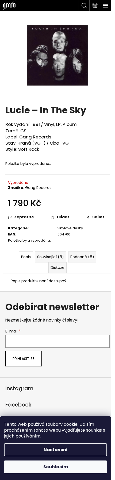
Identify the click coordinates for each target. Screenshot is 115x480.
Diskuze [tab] (57, 267)
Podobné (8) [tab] (82, 257)
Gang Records (38, 187)
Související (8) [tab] (50, 257)
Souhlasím (55, 467)
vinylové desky (70, 228)
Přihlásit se (23, 358)
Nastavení (56, 450)
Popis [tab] (26, 257)
